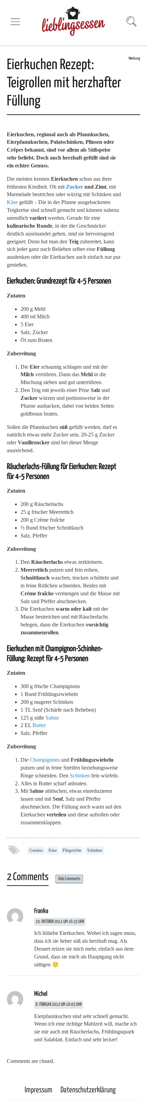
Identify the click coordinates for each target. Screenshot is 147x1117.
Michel (40, 994)
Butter (39, 725)
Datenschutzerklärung (88, 1090)
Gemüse (36, 850)
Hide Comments (69, 879)
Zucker (74, 187)
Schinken (80, 775)
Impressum (38, 1090)
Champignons (45, 760)
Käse (12, 202)
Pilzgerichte (72, 850)
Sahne (52, 718)
